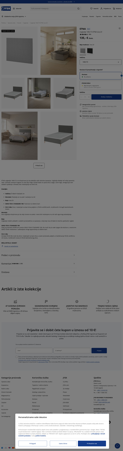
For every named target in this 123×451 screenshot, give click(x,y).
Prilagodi (33, 443)
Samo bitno (63, 443)
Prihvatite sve (92, 443)
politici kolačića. (40, 436)
